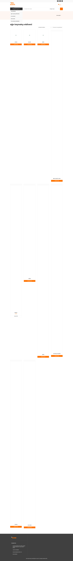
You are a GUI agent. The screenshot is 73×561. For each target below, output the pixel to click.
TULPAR (16, 524)
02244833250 (15, 554)
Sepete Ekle (16, 316)
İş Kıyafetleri (13, 16)
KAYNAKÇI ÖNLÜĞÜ (56, 353)
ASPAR (16, 42)
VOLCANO (30, 525)
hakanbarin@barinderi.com (17, 552)
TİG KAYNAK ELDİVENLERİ (15, 21)
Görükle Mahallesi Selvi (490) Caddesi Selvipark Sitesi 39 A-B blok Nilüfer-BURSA (19, 546)
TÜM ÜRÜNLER (13, 11)
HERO (43, 354)
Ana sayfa (58, 15)
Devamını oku (16, 44)
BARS (43, 42)
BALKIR (29, 42)
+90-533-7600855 (16, 549)
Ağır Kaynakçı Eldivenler (15, 13)
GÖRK (29, 278)
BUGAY (16, 312)
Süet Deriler (13, 18)
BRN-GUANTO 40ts (56, 178)
